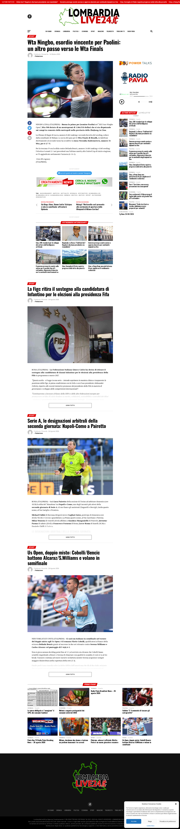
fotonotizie (83, 193)
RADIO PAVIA (131, 31)
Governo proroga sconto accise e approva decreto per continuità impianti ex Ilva (50, 2)
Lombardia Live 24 (43, 195)
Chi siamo (48, 31)
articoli (57, 193)
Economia (85, 31)
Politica (75, 31)
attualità (65, 193)
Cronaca (57, 31)
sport (88, 195)
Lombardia (66, 31)
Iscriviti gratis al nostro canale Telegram (75, 173)
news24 (67, 195)
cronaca (74, 193)
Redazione (39, 56)
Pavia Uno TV (121, 31)
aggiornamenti (46, 193)
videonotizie (41, 197)
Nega (150, 821)
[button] (176, 804)
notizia (75, 195)
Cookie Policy (150, 825)
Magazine (101, 31)
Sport (93, 31)
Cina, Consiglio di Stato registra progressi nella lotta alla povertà (104, 2)
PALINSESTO (110, 31)
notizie (82, 195)
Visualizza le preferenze (167, 821)
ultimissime (97, 195)
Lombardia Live (94, 193)
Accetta (133, 821)
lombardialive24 (57, 195)
